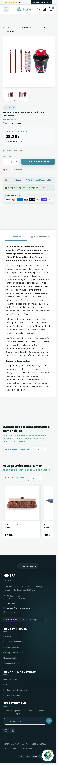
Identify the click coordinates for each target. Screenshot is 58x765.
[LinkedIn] (6, 730)
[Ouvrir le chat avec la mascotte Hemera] (48, 755)
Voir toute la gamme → (15, 477)
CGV (5, 684)
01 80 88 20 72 (12, 603)
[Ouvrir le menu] (6, 9)
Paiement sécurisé (11, 647)
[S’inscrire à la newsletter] (49, 721)
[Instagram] (12, 730)
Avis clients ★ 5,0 (11, 663)
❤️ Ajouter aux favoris (12, 170)
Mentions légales (10, 679)
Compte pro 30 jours (14, 652)
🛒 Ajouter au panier (38, 161)
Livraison (7, 636)
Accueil (6, 28)
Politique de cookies (12, 695)
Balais (14, 28)
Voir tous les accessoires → (18, 449)
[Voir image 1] (9, 95)
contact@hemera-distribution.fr (20, 608)
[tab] (16, 237)
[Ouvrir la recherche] (39, 9)
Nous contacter (10, 658)
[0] (51, 9)
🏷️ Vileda (9, 107)
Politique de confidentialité (15, 690)
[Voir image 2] (22, 95)
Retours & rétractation (13, 641)
